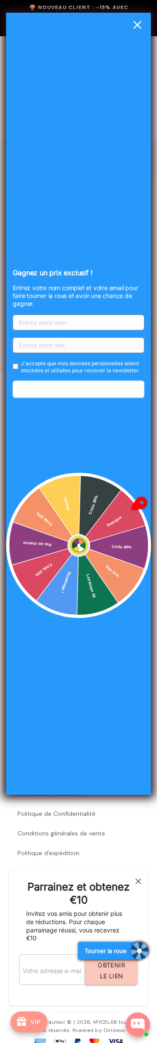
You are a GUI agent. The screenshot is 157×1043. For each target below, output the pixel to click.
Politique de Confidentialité (56, 814)
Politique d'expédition (48, 853)
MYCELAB (105, 1022)
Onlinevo (115, 1030)
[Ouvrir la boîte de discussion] (138, 1024)
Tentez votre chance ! (78, 389)
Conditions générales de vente (61, 833)
